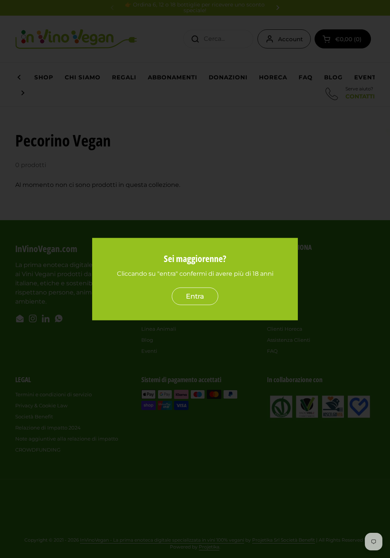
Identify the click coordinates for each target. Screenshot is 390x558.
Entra (195, 296)
